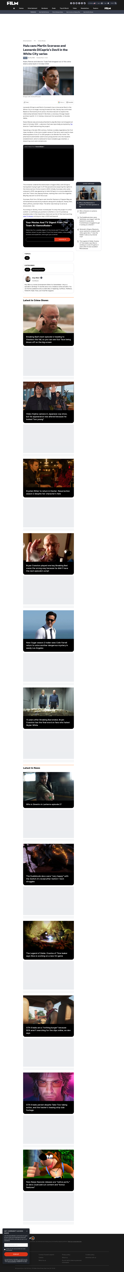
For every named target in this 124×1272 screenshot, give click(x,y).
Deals (54, 8)
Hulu (27, 258)
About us (65, 1257)
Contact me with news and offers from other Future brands (15, 1249)
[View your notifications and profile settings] (108, 3)
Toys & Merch (64, 8)
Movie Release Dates (57, 12)
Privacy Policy (20, 1260)
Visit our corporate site (74, 1241)
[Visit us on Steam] (85, 3)
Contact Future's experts (46, 1254)
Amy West (32, 57)
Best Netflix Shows (88, 12)
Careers (41, 1257)
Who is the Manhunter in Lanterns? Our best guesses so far (89, 204)
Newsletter (70, 102)
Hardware (44, 8)
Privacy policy (66, 1254)
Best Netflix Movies (44, 12)
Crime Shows (41, 41)
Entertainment (32, 8)
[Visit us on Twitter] (71, 3)
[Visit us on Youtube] (76, 3)
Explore (95, 8)
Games (21, 8)
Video (75, 8)
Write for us (42, 1260)
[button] (113, 3)
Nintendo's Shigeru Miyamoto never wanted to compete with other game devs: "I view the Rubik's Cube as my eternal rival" (90, 232)
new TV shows (28, 216)
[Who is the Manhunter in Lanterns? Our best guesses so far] (88, 193)
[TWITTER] (41, 278)
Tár (71, 124)
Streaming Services (38, 269)
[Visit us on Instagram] (82, 3)
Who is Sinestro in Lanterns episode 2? (88, 212)
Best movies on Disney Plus (73, 12)
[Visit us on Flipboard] (74, 3)
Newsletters (85, 8)
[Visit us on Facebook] (79, 3)
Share (27, 102)
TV (35, 41)
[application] (48, 163)
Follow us (62, 102)
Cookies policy (89, 1254)
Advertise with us (90, 1257)
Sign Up (16, 1254)
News (25, 58)
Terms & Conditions (12, 1261)
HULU (27, 269)
